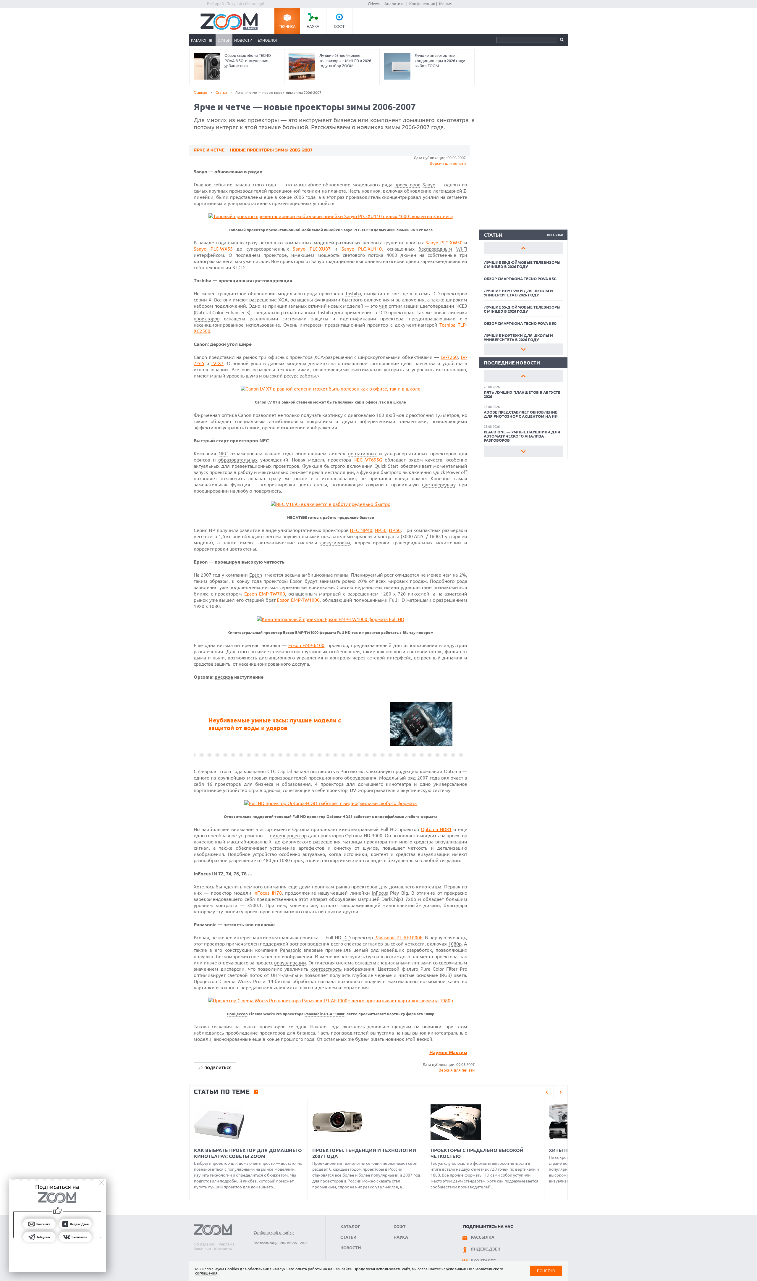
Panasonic (290, 950)
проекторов (407, 184)
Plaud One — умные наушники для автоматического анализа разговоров (522, 436)
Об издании (205, 1244)
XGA (319, 357)
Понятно (546, 1271)
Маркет (446, 3)
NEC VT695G (367, 459)
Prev (523, 248)
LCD (346, 937)
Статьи (224, 40)
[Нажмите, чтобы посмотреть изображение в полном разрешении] (330, 216)
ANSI (419, 536)
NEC (223, 453)
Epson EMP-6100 (306, 645)
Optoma (452, 771)
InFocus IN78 (267, 893)
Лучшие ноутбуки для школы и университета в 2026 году (518, 293)
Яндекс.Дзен (485, 1249)
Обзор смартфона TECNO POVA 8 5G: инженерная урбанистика (247, 60)
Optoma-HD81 (339, 816)
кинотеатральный (359, 829)
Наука (313, 26)
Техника (287, 26)
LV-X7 (217, 363)
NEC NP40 (361, 530)
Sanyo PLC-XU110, (362, 248)
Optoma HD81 (436, 829)
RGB (445, 975)
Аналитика (394, 3)
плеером (425, 632)
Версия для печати (448, 163)
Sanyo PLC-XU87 (312, 248)
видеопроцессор (288, 835)
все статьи (555, 234)
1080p (455, 943)
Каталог (199, 40)
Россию (348, 771)
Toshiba (353, 293)
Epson (255, 574)
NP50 (380, 530)
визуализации (290, 962)
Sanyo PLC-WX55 (213, 248)
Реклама (226, 1244)
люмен (408, 255)
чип (383, 306)
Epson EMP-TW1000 (298, 600)
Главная (200, 92)
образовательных (238, 459)
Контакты (223, 1249)
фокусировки (335, 542)
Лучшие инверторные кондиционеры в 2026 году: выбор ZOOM (440, 60)
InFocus (380, 893)
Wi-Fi (461, 248)
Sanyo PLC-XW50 (444, 242)
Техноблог (267, 40)
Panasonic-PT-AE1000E (324, 1014)
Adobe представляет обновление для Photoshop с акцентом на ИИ (521, 414)
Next (523, 349)
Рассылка (482, 1237)
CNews (374, 3)
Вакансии (202, 1249)
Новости (243, 40)
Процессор (237, 1014)
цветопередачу (439, 484)
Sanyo (429, 184)
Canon (200, 357)
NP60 (395, 530)
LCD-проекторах (396, 312)
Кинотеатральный (245, 632)
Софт (339, 26)
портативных (362, 453)
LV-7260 (449, 357)
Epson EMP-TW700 (264, 593)
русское (224, 677)
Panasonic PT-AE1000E (398, 937)
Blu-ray (408, 632)
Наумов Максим (448, 1052)
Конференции (422, 3)
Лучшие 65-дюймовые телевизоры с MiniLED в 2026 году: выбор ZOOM (345, 60)
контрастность (326, 969)
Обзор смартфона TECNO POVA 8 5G (520, 279)
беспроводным (435, 248)
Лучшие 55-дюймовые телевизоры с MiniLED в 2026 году (522, 264)
